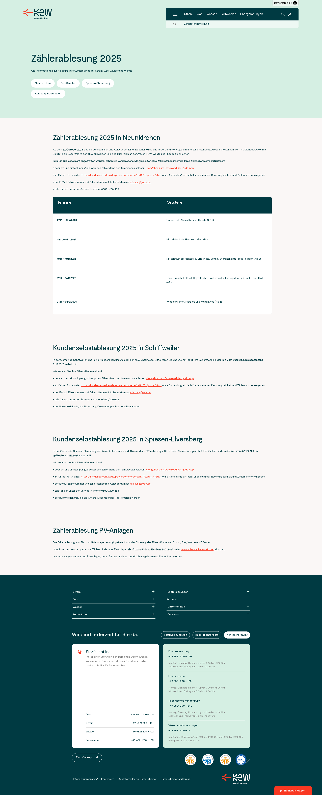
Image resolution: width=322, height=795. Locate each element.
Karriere (172, 599)
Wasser (211, 14)
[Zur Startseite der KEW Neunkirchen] (37, 14)
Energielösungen (251, 14)
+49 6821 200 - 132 (180, 730)
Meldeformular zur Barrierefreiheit (137, 779)
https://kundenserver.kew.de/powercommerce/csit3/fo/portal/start (121, 175)
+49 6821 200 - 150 (180, 656)
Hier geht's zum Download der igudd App (170, 168)
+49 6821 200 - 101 (142, 723)
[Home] (174, 24)
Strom (188, 14)
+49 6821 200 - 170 (180, 681)
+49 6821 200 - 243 (180, 706)
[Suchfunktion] (283, 14)
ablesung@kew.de (140, 182)
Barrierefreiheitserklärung (175, 779)
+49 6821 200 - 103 (142, 740)
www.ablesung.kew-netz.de (197, 549)
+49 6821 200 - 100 (142, 714)
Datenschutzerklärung (85, 779)
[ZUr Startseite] (236, 779)
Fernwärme (228, 14)
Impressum (107, 779)
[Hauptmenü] (175, 14)
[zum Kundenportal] (290, 14)
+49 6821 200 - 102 (142, 731)
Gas (199, 14)
